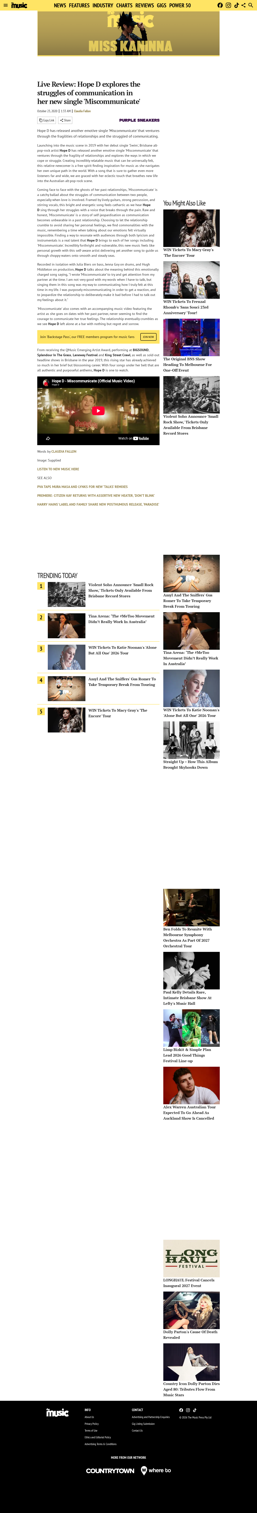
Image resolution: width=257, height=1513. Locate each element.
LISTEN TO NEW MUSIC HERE (58, 469)
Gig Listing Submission (143, 1423)
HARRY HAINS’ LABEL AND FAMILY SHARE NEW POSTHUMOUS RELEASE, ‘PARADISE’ (98, 504)
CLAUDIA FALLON (63, 451)
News (60, 5)
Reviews (144, 5)
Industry (103, 5)
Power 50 (180, 5)
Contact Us (137, 1430)
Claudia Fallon (82, 111)
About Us (89, 1416)
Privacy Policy (92, 1423)
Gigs (161, 5)
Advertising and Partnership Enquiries (151, 1416)
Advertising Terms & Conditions (100, 1443)
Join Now (148, 337)
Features (79, 5)
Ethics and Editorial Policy (98, 1437)
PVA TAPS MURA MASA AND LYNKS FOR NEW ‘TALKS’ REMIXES (82, 487)
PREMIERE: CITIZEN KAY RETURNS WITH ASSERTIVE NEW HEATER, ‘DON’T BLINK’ (96, 495)
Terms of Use (91, 1430)
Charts (124, 5)
